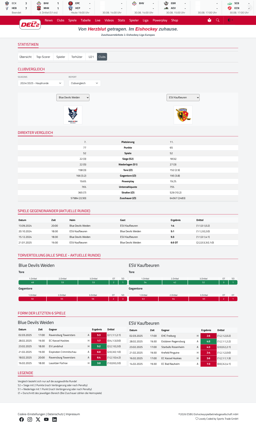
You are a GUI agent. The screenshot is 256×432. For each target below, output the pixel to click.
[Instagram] (30, 419)
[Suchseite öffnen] (218, 19)
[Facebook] (21, 419)
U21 (91, 57)
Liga (145, 20)
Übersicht (25, 57)
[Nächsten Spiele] (250, 8)
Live (97, 20)
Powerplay (160, 20)
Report (72, 77)
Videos (109, 20)
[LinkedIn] (54, 419)
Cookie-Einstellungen (31, 414)
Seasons (22, 77)
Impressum (73, 414)
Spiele (72, 20)
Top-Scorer (43, 57)
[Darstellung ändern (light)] (230, 20)
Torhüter (76, 57)
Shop (174, 20)
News (49, 20)
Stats (121, 20)
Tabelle (86, 20)
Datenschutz (55, 414)
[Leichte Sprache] (209, 20)
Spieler (134, 20)
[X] (38, 419)
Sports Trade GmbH (227, 418)
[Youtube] (46, 419)
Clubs (60, 20)
